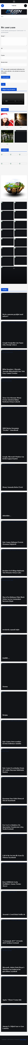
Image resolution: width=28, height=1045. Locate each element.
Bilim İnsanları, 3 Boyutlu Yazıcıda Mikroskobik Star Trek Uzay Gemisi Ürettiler (14, 371)
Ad (1, 48)
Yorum (3, 36)
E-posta (3, 55)
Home (2, 16)
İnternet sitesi (4, 62)
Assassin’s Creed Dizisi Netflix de (14, 914)
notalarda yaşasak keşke (11, 630)
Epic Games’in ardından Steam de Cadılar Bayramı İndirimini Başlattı (13, 770)
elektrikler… (7, 516)
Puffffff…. (6, 658)
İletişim (5, 715)
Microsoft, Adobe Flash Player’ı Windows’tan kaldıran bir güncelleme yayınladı (13, 969)
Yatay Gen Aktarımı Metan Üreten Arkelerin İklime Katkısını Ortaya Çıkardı (12, 400)
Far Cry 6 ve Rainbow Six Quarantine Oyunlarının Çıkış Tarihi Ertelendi (13, 827)
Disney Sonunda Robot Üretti (13, 487)
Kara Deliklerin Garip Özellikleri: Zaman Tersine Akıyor (12, 884)
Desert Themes (23, 1039)
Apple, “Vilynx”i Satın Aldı (12, 1000)
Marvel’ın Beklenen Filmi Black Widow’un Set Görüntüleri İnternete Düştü (13, 599)
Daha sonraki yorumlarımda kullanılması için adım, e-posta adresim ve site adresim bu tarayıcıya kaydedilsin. (13, 71)
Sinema (5, 686)
